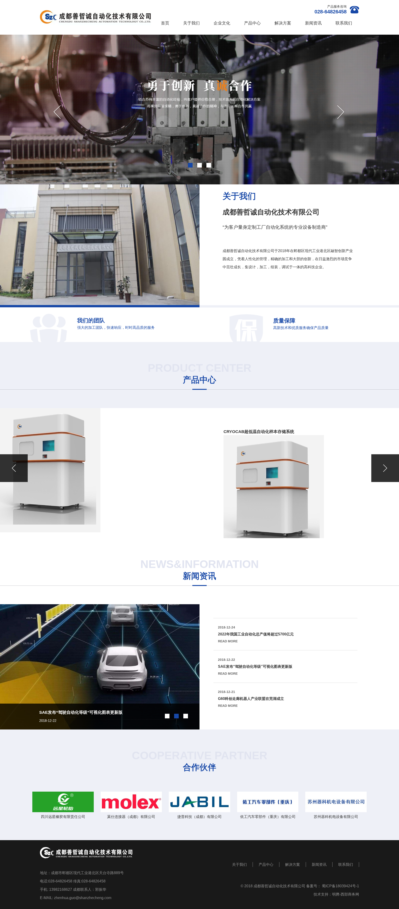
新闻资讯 (313, 23)
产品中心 (252, 23)
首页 (165, 23)
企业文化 (222, 23)
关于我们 (191, 23)
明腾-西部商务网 (345, 894)
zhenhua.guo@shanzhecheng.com (82, 898)
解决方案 (283, 23)
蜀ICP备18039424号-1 (340, 886)
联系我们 (344, 23)
